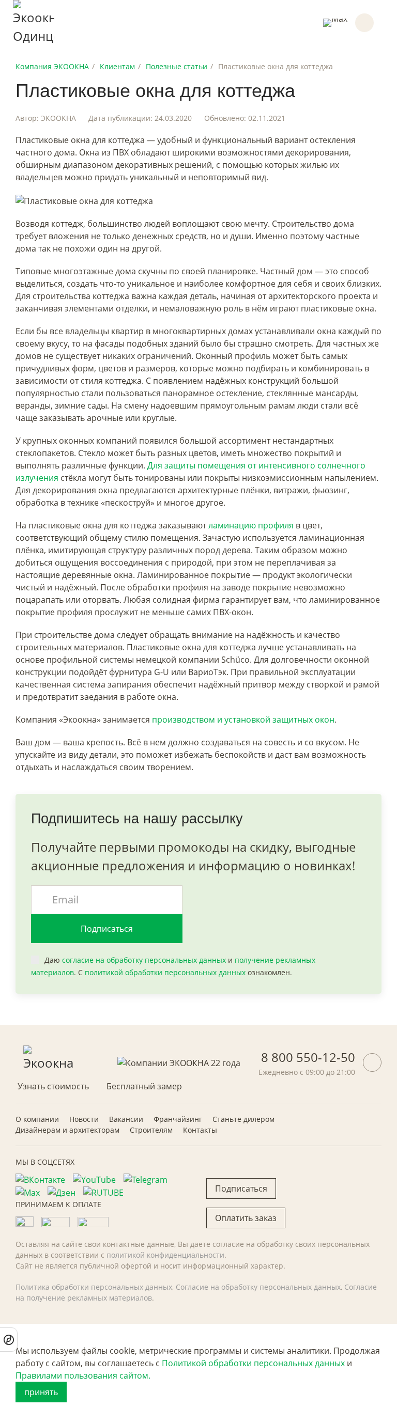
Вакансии (126, 1119)
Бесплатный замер (144, 1086)
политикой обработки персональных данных (165, 972)
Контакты (200, 1130)
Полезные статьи (176, 66)
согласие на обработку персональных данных (144, 960)
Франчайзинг (178, 1119)
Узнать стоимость (53, 1086)
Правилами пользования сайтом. (83, 1375)
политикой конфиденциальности (165, 1255)
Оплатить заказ (246, 1218)
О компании (37, 1119)
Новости (84, 1119)
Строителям (151, 1130)
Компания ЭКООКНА (52, 66)
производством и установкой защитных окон (243, 719)
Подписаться (107, 928)
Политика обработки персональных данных (94, 1287)
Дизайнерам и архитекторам (67, 1130)
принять (41, 1392)
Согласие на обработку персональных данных (258, 1287)
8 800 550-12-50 (308, 1057)
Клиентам (117, 66)
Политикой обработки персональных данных (253, 1363)
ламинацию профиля (251, 525)
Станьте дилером (243, 1119)
